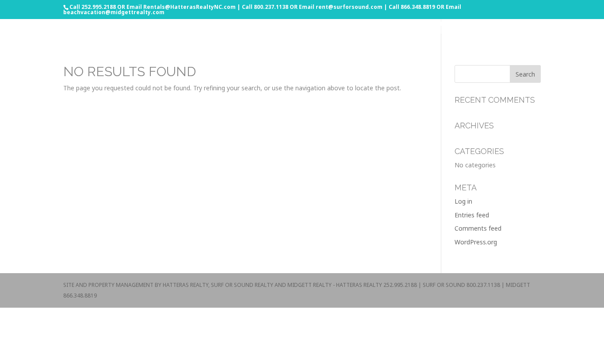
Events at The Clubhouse (472, 23)
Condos (410, 23)
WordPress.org (476, 242)
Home (379, 23)
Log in (463, 201)
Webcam (561, 23)
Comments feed (478, 228)
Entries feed (472, 215)
